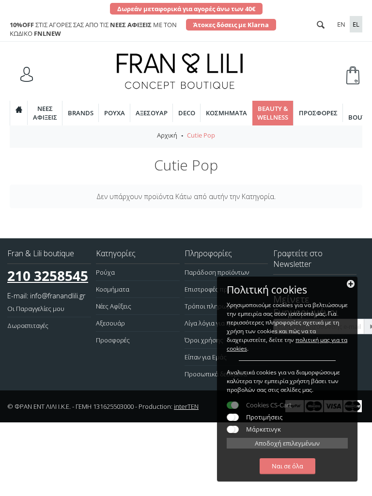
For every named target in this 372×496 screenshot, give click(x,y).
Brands (80, 112)
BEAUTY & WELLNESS (272, 113)
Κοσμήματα (226, 112)
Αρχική (167, 135)
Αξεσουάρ (152, 112)
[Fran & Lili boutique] (180, 70)
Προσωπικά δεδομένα (216, 374)
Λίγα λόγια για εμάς (212, 323)
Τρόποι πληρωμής (211, 306)
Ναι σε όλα (287, 466)
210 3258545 (47, 275)
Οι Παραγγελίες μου (35, 308)
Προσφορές (318, 112)
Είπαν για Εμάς (206, 357)
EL (356, 24)
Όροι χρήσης (204, 340)
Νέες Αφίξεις (113, 306)
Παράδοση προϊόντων (217, 272)
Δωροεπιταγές (27, 325)
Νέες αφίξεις (45, 113)
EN (341, 24)
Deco (186, 112)
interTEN (186, 406)
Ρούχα (114, 112)
